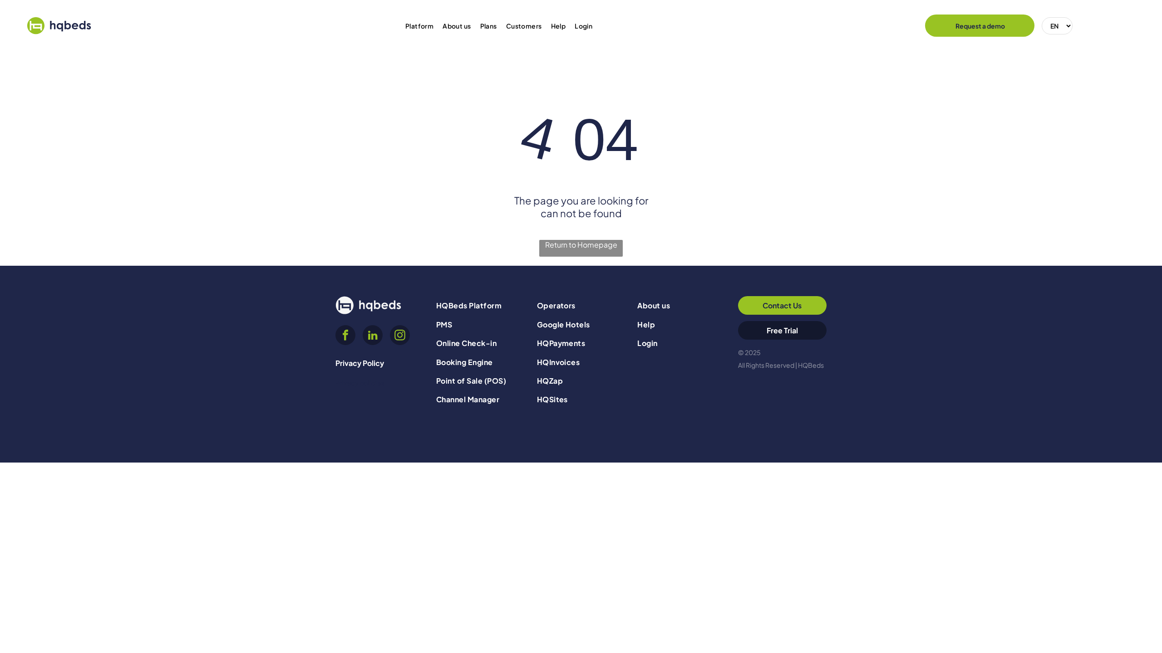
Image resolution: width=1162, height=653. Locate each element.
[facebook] (345, 336)
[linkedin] (373, 336)
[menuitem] (419, 26)
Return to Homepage (581, 244)
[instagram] (400, 336)
